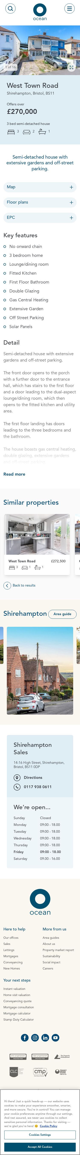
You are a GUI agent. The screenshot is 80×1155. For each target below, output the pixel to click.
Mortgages (10, 956)
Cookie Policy (48, 1126)
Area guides (51, 937)
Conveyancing (13, 962)
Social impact (51, 962)
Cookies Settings (40, 1135)
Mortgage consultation (18, 1007)
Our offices (10, 937)
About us (49, 944)
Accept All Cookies (40, 1147)
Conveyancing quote (17, 1001)
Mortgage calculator (17, 1013)
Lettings (8, 950)
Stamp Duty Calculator (18, 1019)
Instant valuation (14, 988)
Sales (6, 944)
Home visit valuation (16, 995)
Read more (14, 474)
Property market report (58, 950)
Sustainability (51, 956)
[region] (40, 1122)
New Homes (11, 968)
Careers (48, 968)
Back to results (24, 585)
